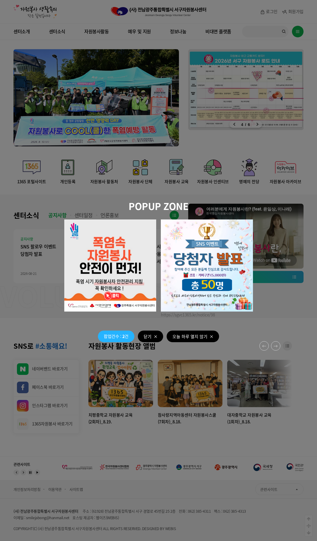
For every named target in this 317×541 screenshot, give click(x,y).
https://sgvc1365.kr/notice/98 (188, 314)
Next (275, 346)
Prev (264, 346)
